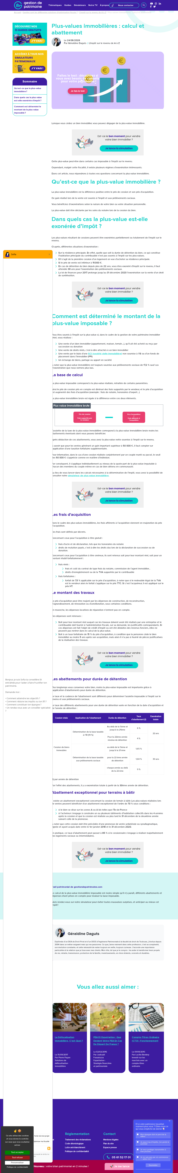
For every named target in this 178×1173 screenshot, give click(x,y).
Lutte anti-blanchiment (75, 1147)
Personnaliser (17, 1163)
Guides (67, 5)
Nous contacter (125, 5)
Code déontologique (74, 1143)
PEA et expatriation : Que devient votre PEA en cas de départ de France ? (107, 1040)
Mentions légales (110, 1139)
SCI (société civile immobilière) (105, 354)
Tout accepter (17, 1152)
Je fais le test (78, 91)
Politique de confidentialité (77, 1151)
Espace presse (110, 1147)
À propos (104, 5)
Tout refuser (17, 1158)
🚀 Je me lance (120, 1166)
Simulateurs (80, 5)
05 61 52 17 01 (121, 1157)
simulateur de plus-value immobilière (88, 476)
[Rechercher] (143, 5)
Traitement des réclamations (78, 1139)
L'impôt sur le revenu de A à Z (92, 13)
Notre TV (92, 5)
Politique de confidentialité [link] (17, 1167)
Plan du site (108, 1143)
